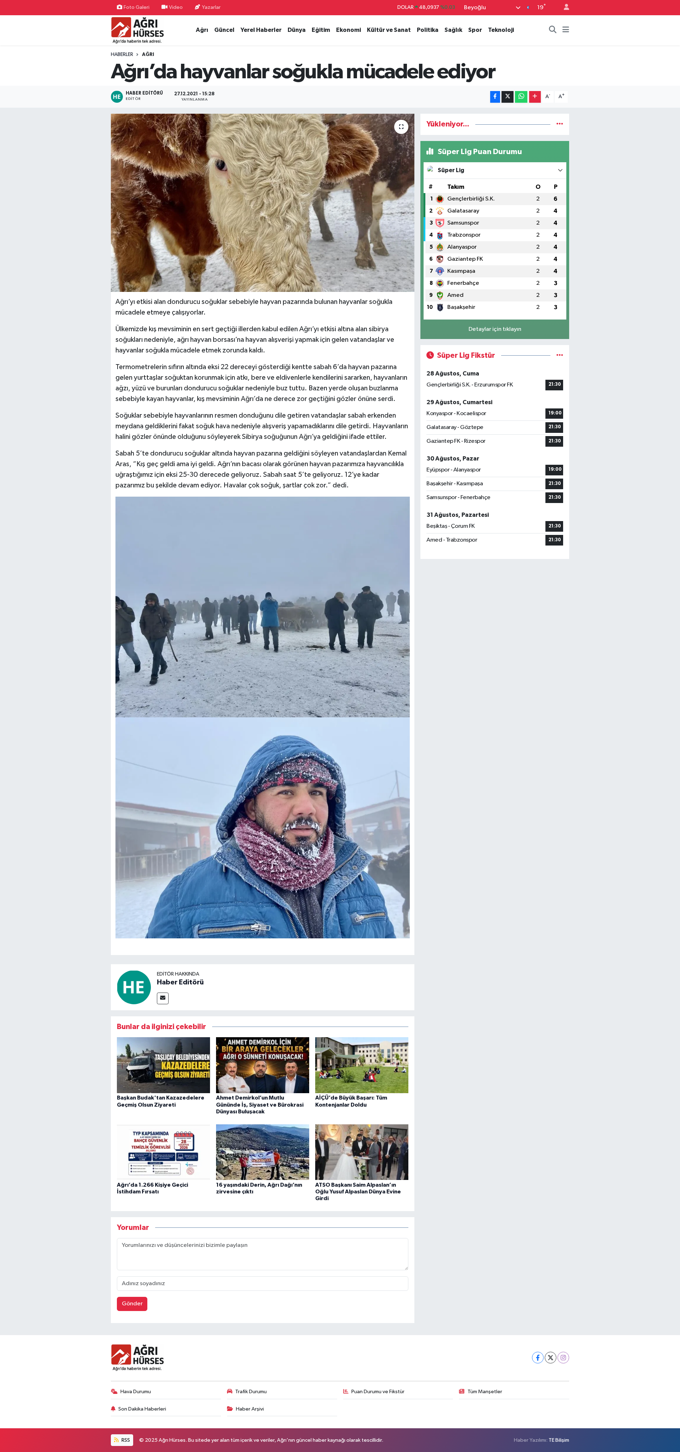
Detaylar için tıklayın (495, 329)
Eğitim (321, 30)
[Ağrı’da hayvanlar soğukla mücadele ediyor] (262, 203)
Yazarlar (211, 7)
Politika (427, 30)
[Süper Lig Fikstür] (559, 355)
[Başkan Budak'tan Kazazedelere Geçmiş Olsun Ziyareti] (163, 1065)
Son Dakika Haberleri (142, 1409)
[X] (550, 1357)
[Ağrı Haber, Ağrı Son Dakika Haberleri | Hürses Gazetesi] (137, 30)
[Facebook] (538, 1357)
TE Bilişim (559, 1440)
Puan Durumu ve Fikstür (377, 1391)
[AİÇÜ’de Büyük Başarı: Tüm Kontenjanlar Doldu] (361, 1065)
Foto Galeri (136, 7)
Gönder (132, 1304)
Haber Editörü (180, 982)
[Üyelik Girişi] (563, 7)
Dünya (297, 30)
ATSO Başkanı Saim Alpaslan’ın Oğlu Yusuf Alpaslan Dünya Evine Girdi (358, 1191)
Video (176, 7)
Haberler (122, 54)
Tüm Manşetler (485, 1391)
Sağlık (453, 30)
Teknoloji (501, 30)
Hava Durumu (135, 1391)
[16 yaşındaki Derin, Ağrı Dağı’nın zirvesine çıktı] (262, 1152)
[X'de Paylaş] (508, 97)
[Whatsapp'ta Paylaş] (521, 97)
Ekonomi (348, 30)
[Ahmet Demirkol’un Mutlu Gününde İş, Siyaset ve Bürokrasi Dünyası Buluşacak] (262, 1065)
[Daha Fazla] (535, 97)
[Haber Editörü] (134, 987)
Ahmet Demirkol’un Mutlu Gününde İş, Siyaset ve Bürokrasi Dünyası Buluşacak (260, 1104)
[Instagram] (563, 1357)
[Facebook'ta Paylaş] (495, 97)
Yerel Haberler (261, 30)
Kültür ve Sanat (389, 30)
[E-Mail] (163, 998)
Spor (475, 30)
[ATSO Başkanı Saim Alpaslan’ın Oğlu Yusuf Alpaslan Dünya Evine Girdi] (361, 1152)
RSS (125, 1440)
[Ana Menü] (565, 30)
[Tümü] (559, 124)
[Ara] (553, 30)
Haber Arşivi (250, 1409)
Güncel (224, 30)
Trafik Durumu (251, 1391)
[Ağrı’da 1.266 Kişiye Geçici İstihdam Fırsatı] (163, 1152)
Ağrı (202, 30)
